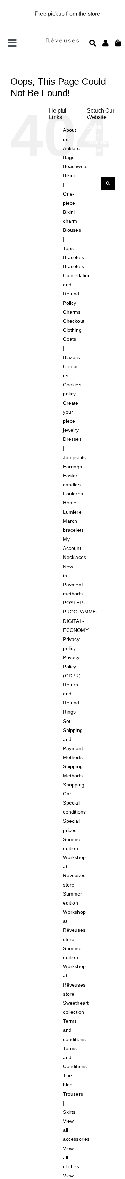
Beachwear (75, 166)
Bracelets (73, 257)
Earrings (72, 466)
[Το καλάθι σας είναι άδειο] (105, 43)
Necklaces (74, 557)
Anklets (71, 148)
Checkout (73, 321)
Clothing (72, 330)
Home (69, 502)
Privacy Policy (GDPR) (72, 666)
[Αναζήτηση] (92, 43)
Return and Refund (71, 694)
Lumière (72, 512)
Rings (69, 712)
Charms (72, 312)
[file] (62, 39)
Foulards (73, 493)
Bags (68, 157)
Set (66, 721)
